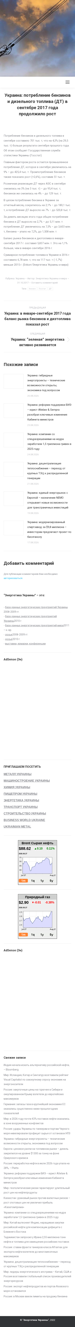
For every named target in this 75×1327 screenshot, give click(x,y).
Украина (20, 278)
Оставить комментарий (44, 282)
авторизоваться (13, 578)
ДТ (50, 289)
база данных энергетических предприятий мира (34, 625)
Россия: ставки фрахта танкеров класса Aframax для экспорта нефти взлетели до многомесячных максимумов (36, 1252)
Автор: (47, 278)
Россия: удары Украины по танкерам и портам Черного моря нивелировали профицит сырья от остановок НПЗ (37, 1131)
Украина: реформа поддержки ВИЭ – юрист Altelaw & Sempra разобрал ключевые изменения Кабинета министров (49, 412)
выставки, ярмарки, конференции (25, 643)
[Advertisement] (37, 37)
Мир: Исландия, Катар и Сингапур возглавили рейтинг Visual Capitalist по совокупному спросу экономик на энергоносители (36, 1080)
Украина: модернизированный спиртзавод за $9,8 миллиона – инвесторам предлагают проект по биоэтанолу (49, 529)
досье (8, 634)
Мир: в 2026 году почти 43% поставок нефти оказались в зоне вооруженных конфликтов (37, 1121)
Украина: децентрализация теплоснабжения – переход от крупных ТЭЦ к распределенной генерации (47, 471)
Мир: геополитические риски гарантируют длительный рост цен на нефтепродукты (37, 1190)
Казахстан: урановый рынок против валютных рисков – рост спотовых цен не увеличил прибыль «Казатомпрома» (37, 1203)
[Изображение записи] (14, 381)
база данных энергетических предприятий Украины (36, 607)
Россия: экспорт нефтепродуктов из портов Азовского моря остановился (36, 1288)
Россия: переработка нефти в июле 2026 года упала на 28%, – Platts (37, 1165)
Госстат (42, 289)
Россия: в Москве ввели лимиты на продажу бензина (35, 1296)
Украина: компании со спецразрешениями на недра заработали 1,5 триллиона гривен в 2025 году (49, 441)
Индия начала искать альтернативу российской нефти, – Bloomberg (37, 1067)
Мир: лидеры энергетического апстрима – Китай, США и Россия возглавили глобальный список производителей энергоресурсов (37, 1276)
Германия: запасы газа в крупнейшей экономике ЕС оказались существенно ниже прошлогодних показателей (35, 1109)
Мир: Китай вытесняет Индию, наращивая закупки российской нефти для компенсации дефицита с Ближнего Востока (34, 1227)
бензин (32, 289)
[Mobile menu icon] (67, 82)
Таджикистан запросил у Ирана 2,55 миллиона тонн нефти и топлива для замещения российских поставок (36, 1239)
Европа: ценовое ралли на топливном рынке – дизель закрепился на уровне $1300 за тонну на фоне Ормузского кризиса (36, 1153)
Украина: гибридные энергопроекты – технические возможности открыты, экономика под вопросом (46, 383)
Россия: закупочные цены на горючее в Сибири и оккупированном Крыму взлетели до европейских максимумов (34, 1094)
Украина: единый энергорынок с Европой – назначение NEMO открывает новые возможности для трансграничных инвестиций (47, 500)
